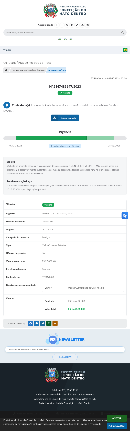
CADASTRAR (65, 357)
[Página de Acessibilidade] (87, 25)
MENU (9, 50)
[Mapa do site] (82, 25)
